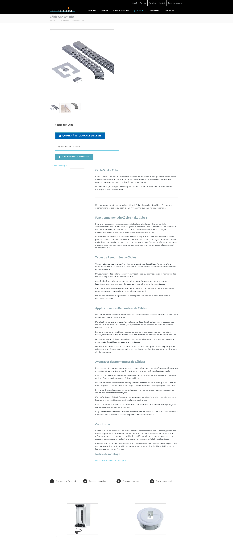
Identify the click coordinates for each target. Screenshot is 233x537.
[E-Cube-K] (82, 519)
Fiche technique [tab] (59, 165)
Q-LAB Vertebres (72, 146)
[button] (179, 12)
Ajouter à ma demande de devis (81, 135)
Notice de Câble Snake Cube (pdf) (110, 460)
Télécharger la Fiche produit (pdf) (76, 157)
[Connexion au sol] (150, 519)
